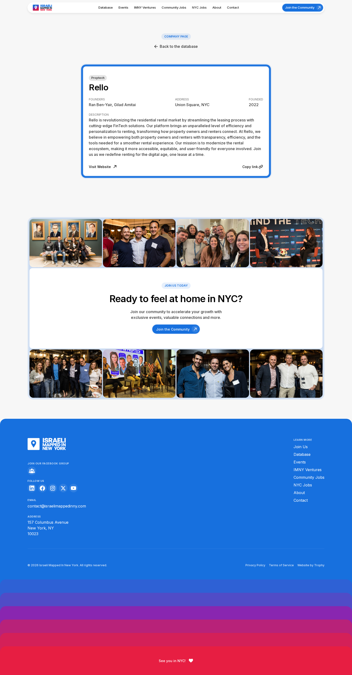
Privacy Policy (255, 565)
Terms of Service (281, 565)
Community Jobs (174, 7)
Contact (233, 7)
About (216, 7)
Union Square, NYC (192, 104)
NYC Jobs (199, 7)
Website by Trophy (310, 565)
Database (105, 7)
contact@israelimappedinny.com (57, 506)
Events (123, 7)
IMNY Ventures (145, 7)
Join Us (301, 446)
